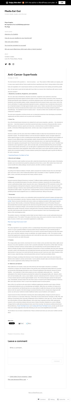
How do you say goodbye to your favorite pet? (18, 38)
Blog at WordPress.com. (35, 392)
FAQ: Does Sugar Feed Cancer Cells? (17, 222)
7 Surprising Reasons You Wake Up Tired (18, 155)
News (22, 334)
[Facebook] (10, 64)
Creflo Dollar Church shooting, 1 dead (21, 376)
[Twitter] (6, 64)
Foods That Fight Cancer (23, 306)
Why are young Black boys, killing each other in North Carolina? (23, 49)
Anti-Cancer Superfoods (22, 74)
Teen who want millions (11, 41)
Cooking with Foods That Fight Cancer (41, 306)
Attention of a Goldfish (11, 34)
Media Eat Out (13, 11)
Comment (57, 361)
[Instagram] (13, 64)
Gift (62, 2)
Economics (17, 334)
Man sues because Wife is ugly (17, 379)
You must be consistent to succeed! (15, 45)
